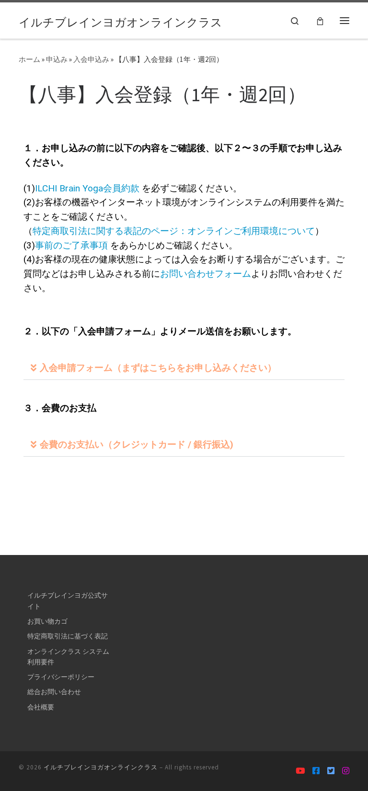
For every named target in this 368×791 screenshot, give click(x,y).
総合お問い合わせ (54, 691)
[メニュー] (344, 20)
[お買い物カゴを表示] (320, 20)
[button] (184, 368)
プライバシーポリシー (60, 677)
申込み (57, 59)
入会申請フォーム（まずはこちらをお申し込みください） (158, 367)
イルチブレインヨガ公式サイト (67, 600)
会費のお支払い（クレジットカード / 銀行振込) (136, 444)
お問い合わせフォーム (205, 273)
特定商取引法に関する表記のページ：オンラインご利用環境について (174, 230)
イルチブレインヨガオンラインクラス (101, 767)
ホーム (29, 59)
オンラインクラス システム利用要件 (68, 656)
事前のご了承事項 (71, 245)
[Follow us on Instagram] (345, 771)
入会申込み (91, 59)
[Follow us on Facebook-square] (316, 771)
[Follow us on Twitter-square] (330, 771)
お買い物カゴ (47, 621)
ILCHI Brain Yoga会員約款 (87, 188)
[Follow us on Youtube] (300, 771)
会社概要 (40, 707)
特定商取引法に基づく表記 (67, 636)
